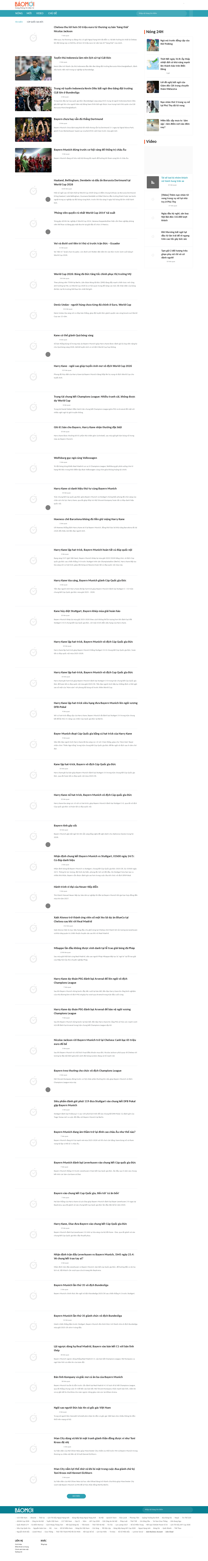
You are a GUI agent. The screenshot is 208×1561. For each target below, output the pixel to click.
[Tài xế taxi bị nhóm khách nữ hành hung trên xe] (153, 182)
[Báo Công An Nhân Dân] (165, 110)
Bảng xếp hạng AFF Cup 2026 (125, 1528)
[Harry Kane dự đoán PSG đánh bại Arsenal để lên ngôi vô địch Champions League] (33, 989)
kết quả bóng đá (72, 1525)
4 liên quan (65, 554)
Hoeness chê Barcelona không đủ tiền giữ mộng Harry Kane (89, 519)
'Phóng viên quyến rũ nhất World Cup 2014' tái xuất (84, 213)
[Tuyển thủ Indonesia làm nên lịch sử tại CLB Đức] (33, 68)
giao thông (49, 1532)
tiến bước (85, 1525)
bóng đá (156, 1528)
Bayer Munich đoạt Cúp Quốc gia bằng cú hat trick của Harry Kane (93, 733)
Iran (55, 1528)
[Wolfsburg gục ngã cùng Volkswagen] (33, 468)
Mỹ (50, 1528)
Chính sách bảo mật (21, 1549)
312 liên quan (68, 926)
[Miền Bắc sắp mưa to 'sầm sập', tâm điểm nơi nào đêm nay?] (153, 125)
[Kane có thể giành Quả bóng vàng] (33, 346)
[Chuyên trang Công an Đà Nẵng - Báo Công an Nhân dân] (56, 1290)
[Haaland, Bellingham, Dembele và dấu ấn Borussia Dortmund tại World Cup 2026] (33, 191)
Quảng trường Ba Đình (150, 1518)
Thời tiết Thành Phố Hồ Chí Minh (68, 1532)
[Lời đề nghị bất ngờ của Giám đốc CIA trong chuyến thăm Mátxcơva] (153, 87)
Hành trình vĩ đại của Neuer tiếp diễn (76, 887)
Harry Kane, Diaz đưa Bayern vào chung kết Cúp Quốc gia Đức (90, 1224)
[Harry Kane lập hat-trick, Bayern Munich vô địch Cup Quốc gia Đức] (33, 683)
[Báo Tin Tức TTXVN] (56, 279)
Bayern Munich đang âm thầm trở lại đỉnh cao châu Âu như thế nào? (95, 1132)
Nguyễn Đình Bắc (23, 1532)
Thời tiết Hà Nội (98, 1525)
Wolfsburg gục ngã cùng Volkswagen (75, 458)
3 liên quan (66, 154)
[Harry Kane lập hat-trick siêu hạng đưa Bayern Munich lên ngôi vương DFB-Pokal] (33, 713)
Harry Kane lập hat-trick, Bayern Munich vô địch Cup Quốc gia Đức (93, 672)
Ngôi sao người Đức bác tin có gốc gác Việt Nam (82, 1407)
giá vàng (95, 1528)
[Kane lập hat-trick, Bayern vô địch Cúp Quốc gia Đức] (33, 775)
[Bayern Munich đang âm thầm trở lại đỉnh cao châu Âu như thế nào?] (33, 1142)
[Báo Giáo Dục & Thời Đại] (55, 248)
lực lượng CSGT (122, 1525)
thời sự (42, 1518)
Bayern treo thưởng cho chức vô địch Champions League (88, 1070)
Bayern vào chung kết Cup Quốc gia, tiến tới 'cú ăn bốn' (86, 1193)
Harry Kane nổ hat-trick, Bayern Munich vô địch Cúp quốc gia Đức (93, 795)
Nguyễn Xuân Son (39, 1528)
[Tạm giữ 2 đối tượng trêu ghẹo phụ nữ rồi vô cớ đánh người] (153, 255)
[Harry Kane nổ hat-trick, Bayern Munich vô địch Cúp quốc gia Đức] (33, 805)
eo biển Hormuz (37, 1525)
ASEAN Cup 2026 (23, 1521)
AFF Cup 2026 (94, 1521)
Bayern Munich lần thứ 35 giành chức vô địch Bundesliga (88, 1316)
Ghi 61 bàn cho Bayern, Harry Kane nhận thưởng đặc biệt (88, 427)
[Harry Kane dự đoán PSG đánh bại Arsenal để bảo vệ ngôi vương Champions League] (33, 1020)
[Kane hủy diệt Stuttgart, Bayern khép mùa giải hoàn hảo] (33, 621)
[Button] (191, 13)
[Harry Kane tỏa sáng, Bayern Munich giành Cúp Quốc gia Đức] (33, 591)
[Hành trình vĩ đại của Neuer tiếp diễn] (33, 897)
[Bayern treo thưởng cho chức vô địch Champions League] (33, 1081)
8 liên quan (63, 123)
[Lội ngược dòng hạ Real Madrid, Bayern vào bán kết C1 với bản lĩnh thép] (33, 1357)
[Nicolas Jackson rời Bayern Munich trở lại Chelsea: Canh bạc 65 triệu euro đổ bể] (33, 1050)
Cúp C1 (77, 1521)
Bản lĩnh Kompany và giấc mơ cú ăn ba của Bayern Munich (88, 1377)
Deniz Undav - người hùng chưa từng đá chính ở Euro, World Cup (92, 304)
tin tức (110, 1525)
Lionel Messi (37, 1532)
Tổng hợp (44, 1544)
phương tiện (134, 1518)
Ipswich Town (111, 1518)
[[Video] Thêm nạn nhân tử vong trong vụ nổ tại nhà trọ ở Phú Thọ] (153, 199)
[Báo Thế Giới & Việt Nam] (56, 953)
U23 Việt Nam (22, 1518)
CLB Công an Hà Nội (109, 1521)
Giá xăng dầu (145, 1521)
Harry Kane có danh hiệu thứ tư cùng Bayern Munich (85, 488)
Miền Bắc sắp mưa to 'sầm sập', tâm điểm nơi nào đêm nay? (175, 124)
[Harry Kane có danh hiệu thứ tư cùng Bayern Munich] (33, 499)
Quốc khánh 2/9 (23, 1525)
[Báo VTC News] (57, 405)
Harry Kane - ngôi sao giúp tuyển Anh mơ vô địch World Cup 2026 (93, 366)
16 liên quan (67, 1320)
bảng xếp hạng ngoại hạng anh (84, 1518)
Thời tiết (133, 1521)
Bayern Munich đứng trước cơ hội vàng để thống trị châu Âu (90, 149)
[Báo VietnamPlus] (57, 1320)
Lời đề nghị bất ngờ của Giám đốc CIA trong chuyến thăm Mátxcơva (174, 86)
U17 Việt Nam (66, 1521)
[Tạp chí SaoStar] (57, 154)
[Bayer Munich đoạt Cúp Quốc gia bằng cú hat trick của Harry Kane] (33, 744)
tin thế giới (186, 1518)
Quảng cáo (18, 1552)
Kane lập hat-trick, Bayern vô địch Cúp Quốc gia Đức (85, 764)
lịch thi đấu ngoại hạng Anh (58, 1518)
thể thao (177, 1528)
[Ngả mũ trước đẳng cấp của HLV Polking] (153, 45)
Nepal (177, 1518)
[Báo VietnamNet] (56, 432)
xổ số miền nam (66, 1528)
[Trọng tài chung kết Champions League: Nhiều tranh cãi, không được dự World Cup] (33, 407)
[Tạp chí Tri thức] (56, 62)
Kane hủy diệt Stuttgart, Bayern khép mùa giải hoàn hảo (87, 611)
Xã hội (101, 1518)
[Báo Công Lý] (56, 1136)
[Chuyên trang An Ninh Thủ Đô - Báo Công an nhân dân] (163, 262)
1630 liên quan (67, 189)
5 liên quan (64, 1289)
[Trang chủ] (24, 5)
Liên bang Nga (175, 1521)
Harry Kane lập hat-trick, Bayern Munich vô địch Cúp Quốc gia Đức (93, 641)
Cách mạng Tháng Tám (54, 1525)
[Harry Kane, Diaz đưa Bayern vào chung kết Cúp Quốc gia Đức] (33, 1234)
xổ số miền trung (137, 1525)
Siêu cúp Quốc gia (23, 1528)
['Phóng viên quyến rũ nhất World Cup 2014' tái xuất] (33, 223)
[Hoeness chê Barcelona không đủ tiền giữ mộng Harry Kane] (33, 529)
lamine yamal (138, 1532)
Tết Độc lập (106, 1528)
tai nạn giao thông (160, 1521)
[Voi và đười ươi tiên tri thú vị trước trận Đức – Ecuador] (33, 254)
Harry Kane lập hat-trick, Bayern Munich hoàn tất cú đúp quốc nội (93, 550)
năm (84, 1521)
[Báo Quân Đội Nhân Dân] (57, 309)
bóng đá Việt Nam (83, 1528)
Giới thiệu (18, 1544)
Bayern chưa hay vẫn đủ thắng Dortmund (78, 119)
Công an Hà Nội (38, 1521)
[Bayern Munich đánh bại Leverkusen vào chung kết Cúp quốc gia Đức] (33, 1173)
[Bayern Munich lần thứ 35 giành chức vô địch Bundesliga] (33, 1326)
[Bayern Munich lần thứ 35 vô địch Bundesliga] (33, 1295)
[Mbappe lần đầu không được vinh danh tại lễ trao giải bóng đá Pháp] (33, 958)
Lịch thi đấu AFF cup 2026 (180, 1525)
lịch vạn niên (102, 1532)
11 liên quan (63, 248)
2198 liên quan (65, 952)
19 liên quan (65, 1228)
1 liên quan (63, 462)
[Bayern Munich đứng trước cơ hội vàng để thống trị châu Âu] (33, 160)
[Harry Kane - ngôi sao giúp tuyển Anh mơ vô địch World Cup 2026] (33, 376)
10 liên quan (65, 432)
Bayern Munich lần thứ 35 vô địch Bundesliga (81, 1285)
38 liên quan (65, 1355)
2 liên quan (63, 62)
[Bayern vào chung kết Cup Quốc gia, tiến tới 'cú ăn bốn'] (33, 1204)
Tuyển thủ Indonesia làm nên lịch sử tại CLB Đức (82, 58)
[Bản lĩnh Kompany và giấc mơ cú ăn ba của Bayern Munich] (33, 1387)
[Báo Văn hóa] (56, 97)
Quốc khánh (167, 1528)
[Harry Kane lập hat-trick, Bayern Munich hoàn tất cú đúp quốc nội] (33, 560)
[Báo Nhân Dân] (56, 554)
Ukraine (33, 1518)
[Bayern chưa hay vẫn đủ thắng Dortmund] (33, 129)
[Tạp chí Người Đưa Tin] (162, 131)
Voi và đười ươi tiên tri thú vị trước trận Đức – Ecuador (87, 243)
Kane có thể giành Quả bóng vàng (73, 335)
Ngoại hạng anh (144, 1528)
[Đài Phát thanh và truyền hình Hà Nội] (57, 493)
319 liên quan (66, 370)
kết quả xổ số (88, 1532)
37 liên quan (173, 206)
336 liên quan (64, 278)
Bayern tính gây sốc (65, 825)
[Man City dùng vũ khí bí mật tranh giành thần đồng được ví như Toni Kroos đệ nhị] (33, 1449)
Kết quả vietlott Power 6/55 (157, 1525)
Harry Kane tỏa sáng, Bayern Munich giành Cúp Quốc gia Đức (90, 580)
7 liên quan (65, 36)
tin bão (112, 1532)
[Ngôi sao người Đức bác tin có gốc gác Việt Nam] (33, 1418)
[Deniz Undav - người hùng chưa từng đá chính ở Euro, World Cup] (33, 315)
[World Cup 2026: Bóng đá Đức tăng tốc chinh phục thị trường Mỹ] (33, 284)
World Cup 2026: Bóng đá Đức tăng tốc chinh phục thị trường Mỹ (92, 274)
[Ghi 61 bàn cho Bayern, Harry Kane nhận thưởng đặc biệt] (33, 438)
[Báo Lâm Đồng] (57, 712)
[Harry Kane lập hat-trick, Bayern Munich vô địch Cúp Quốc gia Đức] (33, 652)
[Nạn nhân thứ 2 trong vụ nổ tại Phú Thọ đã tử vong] (153, 107)
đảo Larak (123, 1518)
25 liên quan (172, 185)
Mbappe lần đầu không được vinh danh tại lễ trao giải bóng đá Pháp (94, 948)
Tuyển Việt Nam (52, 1521)
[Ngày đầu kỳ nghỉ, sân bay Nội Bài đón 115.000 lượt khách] (153, 218)
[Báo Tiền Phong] (57, 36)
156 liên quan (67, 309)
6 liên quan (63, 585)
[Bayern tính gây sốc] (33, 836)
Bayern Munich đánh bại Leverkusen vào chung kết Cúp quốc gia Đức (95, 1162)
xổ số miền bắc (124, 1532)
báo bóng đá (167, 1518)
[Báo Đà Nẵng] (58, 926)
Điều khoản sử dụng (22, 1547)
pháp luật (123, 1521)
